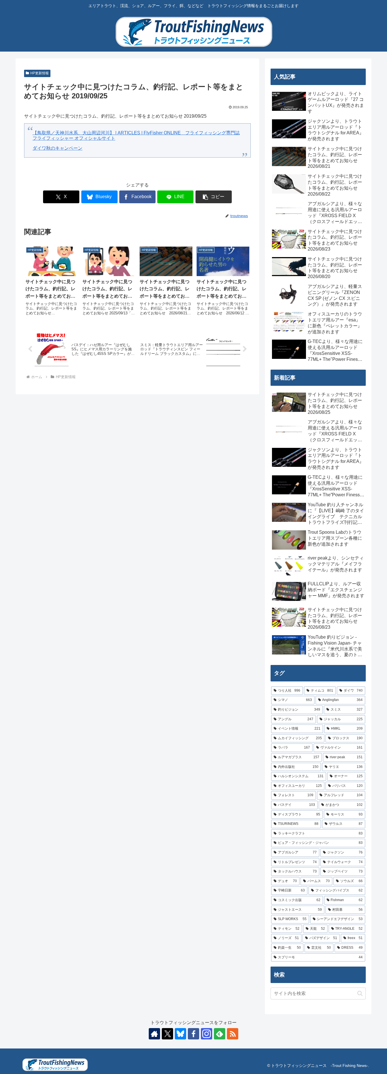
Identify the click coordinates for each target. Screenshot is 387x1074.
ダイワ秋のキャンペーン (57, 148)
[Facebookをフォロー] (193, 1033)
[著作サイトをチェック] (154, 1033)
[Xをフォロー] (167, 1033)
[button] (213, 196)
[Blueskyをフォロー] (180, 1033)
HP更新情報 (39, 73)
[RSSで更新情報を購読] (232, 1033)
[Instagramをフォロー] (206, 1033)
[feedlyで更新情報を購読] (219, 1033)
